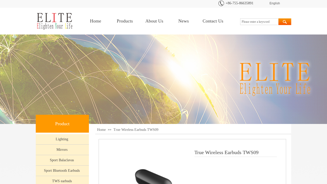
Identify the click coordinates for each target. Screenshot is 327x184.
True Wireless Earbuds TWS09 (135, 130)
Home (95, 21)
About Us (154, 21)
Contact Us (213, 21)
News (183, 21)
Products (125, 21)
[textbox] (259, 21)
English (275, 3)
